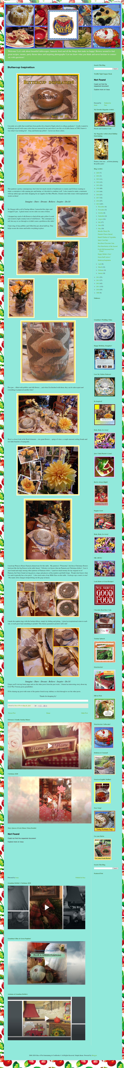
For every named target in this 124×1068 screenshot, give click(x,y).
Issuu (17, 877)
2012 (98, 283)
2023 (98, 179)
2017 (98, 198)
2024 (98, 176)
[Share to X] (42, 706)
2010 (98, 289)
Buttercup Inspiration (104, 260)
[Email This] (39, 706)
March (100, 267)
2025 (98, 173)
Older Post (84, 713)
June (99, 225)
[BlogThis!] (41, 706)
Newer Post (11, 713)
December (101, 207)
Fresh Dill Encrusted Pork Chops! (106, 250)
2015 (98, 204)
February (101, 270)
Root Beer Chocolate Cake (106, 243)
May (99, 228)
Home (48, 713)
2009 (98, 293)
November (101, 210)
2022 (98, 182)
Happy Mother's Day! (104, 254)
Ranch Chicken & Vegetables (107, 237)
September (101, 216)
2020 (98, 188)
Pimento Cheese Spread (105, 234)
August (100, 219)
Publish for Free (80, 877)
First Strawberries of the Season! (108, 246)
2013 (98, 280)
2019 (98, 191)
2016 (98, 201)
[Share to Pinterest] (46, 706)
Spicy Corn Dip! (103, 240)
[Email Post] (35, 705)
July (99, 222)
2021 (98, 185)
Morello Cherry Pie (104, 231)
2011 (98, 286)
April (100, 264)
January (100, 273)
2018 (98, 195)
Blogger (94, 1055)
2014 (98, 277)
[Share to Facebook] (44, 706)
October (100, 213)
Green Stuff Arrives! (104, 257)
